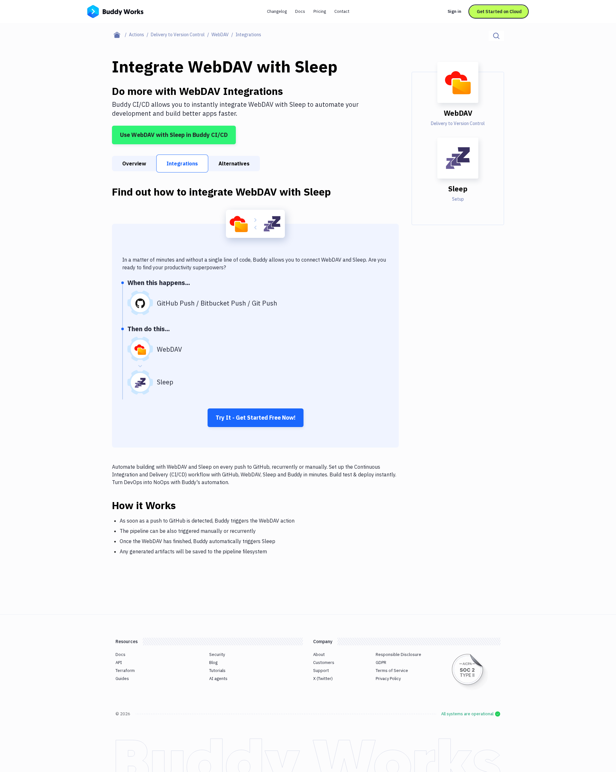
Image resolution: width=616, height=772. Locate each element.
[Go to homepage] (115, 11)
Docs (300, 11)
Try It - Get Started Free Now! (255, 417)
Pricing (319, 11)
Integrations (182, 163)
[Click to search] (496, 36)
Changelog (277, 11)
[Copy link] (183, 505)
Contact (341, 11)
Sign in (454, 11)
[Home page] (120, 34)
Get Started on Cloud (499, 11)
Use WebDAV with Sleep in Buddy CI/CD (174, 134)
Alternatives (234, 163)
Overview (134, 163)
